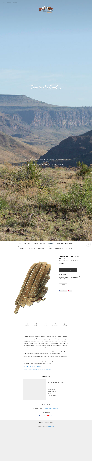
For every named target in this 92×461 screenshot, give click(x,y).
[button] (63, 284)
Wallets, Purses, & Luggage (45, 246)
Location (9, 2)
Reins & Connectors (74, 260)
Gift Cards (69, 248)
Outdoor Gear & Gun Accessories (55, 248)
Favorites (46, 325)
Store (4, 2)
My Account (27, 325)
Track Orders (36, 325)
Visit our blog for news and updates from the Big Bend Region (37, 369)
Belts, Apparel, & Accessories (65, 243)
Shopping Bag (55, 325)
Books (77, 246)
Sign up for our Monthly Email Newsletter (32, 366)
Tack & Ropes (51, 243)
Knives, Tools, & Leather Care (27, 248)
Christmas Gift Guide (24, 243)
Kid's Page (41, 248)
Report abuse (51, 426)
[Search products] (88, 244)
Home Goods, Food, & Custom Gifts (64, 246)
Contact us (15, 2)
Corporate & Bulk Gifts (39, 243)
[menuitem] (78, 253)
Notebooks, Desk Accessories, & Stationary (24, 246)
